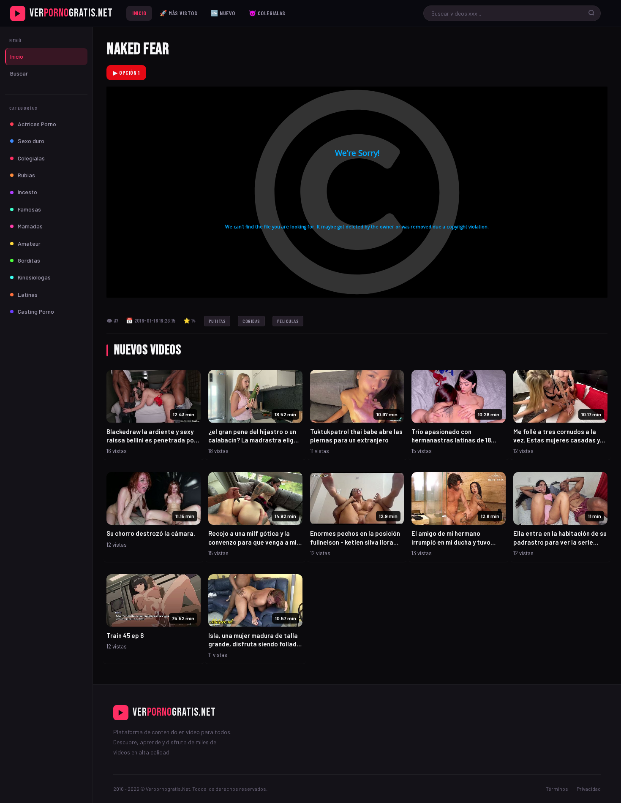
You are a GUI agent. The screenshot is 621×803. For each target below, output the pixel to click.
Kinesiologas (34, 277)
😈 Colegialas (267, 12)
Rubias (26, 175)
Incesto (27, 191)
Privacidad (589, 789)
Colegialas (31, 158)
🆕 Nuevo (223, 12)
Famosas (29, 209)
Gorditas (29, 260)
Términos (557, 789)
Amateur (29, 243)
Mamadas (30, 226)
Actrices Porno (37, 124)
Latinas (28, 294)
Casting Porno (36, 311)
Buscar (19, 73)
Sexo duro (31, 140)
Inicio (139, 12)
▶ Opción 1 (126, 72)
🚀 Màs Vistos (178, 12)
